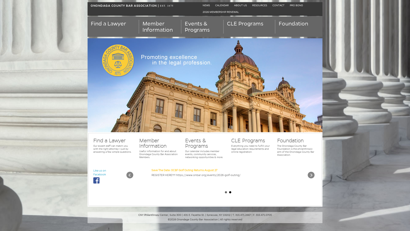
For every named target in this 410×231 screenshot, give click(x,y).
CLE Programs (245, 24)
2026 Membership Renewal (221, 12)
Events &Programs (197, 27)
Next (311, 175)
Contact (278, 5)
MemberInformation (157, 27)
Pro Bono (296, 5)
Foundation (293, 24)
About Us (240, 5)
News (206, 5)
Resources (259, 5)
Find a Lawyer (108, 24)
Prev (129, 175)
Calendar (222, 5)
